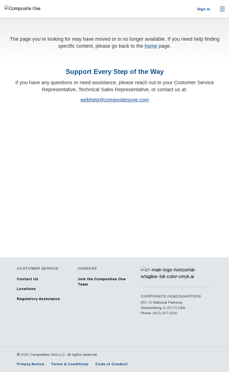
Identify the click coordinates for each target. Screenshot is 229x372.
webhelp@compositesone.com (114, 100)
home (151, 46)
